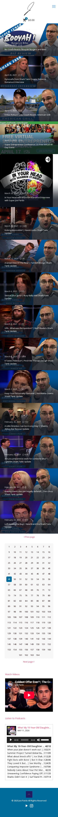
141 (32, 638)
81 (9, 600)
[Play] (10, 739)
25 (9, 562)
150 (37, 644)
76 (26, 595)
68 (26, 590)
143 (43, 638)
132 (26, 633)
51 (20, 579)
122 (14, 628)
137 (9, 638)
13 (32, 552)
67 (20, 590)
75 (20, 595)
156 (26, 649)
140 (26, 638)
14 (38, 552)
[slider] (45, 739)
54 (38, 579)
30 (38, 562)
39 (23, 258)
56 (49, 579)
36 (26, 568)
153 (9, 649)
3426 (24, 226)
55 (43, 579)
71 (43, 590)
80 (49, 595)
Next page (28, 661)
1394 (23, 356)
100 (26, 611)
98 (15, 611)
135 (43, 633)
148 (26, 644)
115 (20, 622)
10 (15, 552)
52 (26, 579)
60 (26, 584)
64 (49, 584)
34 (15, 568)
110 (37, 617)
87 (43, 600)
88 (49, 600)
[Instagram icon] (31, 805)
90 (15, 606)
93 (32, 606)
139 (20, 638)
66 (15, 590)
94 (38, 606)
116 (26, 622)
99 (20, 611)
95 (43, 606)
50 (15, 579)
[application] (29, 740)
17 (9, 557)
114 (14, 622)
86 (38, 600)
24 (49, 557)
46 (38, 573)
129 (9, 633)
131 (20, 633)
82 (15, 600)
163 (32, 655)
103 (43, 611)
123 (20, 628)
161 (20, 655)
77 (32, 595)
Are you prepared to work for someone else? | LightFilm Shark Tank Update (26, 460)
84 (26, 600)
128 (49, 628)
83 (20, 600)
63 (43, 584)
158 (37, 649)
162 (26, 655)
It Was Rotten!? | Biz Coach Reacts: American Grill (27, 114)
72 (49, 590)
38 (38, 568)
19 (20, 557)
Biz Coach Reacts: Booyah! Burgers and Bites (25, 49)
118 (37, 622)
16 (49, 552)
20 (26, 557)
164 (37, 655)
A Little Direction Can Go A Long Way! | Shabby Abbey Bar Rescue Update (26, 427)
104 (49, 611)
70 (38, 590)
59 (20, 584)
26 (15, 562)
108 (26, 617)
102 (37, 611)
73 (9, 595)
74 (15, 595)
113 (9, 622)
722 (26, 421)
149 (32, 644)
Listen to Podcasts (15, 718)
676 (26, 454)
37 (32, 568)
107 (20, 617)
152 (49, 644)
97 (9, 611)
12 (26, 552)
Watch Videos (12, 674)
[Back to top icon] (29, 794)
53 (32, 579)
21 (32, 557)
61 (32, 584)
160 (49, 649)
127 (43, 628)
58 (15, 584)
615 (26, 519)
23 (22, 324)
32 (49, 562)
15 (43, 552)
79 (43, 595)
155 (20, 649)
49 (9, 579)
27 (20, 562)
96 (49, 606)
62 (38, 584)
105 (9, 617)
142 (37, 638)
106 (14, 617)
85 (32, 600)
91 (20, 606)
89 (9, 606)
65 (9, 590)
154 (14, 649)
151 (43, 644)
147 (20, 644)
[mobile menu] (53, 6)
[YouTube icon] (27, 805)
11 (20, 552)
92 (26, 606)
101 (32, 611)
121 (9, 628)
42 (15, 573)
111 (43, 617)
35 (20, 568)
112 (49, 617)
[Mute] (38, 739)
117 (32, 622)
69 (32, 590)
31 (43, 562)
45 (32, 573)
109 (32, 617)
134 (37, 633)
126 (37, 628)
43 (20, 573)
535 (22, 291)
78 (38, 595)
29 (32, 562)
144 (49, 638)
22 (38, 557)
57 (9, 584)
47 (43, 573)
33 (9, 568)
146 (14, 644)
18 (22, 389)
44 (26, 573)
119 (43, 622)
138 (14, 638)
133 (32, 633)
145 (9, 644)
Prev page (30, 536)
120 (49, 622)
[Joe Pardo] (29, 8)
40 (49, 568)
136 (49, 633)
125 (32, 628)
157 (32, 649)
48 (49, 573)
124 (26, 628)
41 (9, 573)
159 (43, 649)
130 (14, 633)
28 (26, 562)
